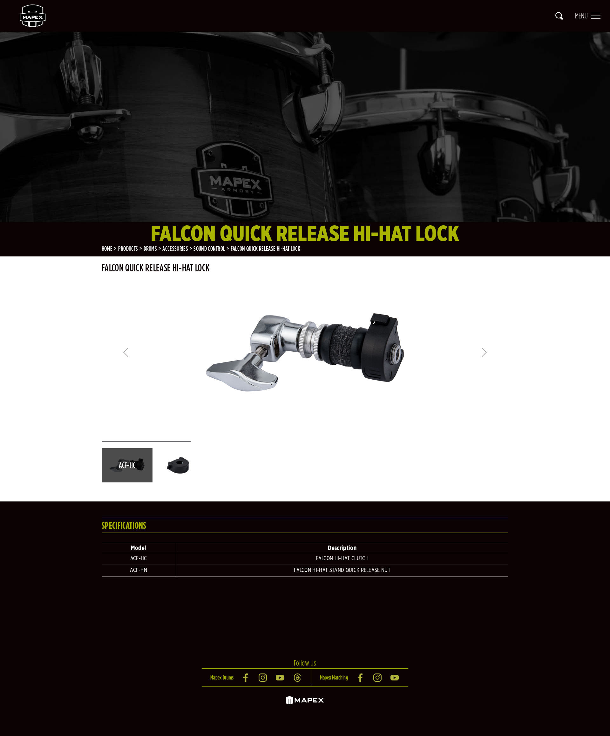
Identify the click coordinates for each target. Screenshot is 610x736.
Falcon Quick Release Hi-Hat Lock (265, 248)
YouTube (280, 677)
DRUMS (150, 248)
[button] (127, 465)
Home (107, 248)
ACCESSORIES (175, 248)
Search (559, 16)
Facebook (246, 677)
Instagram (263, 677)
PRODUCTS (128, 248)
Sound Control (209, 248)
